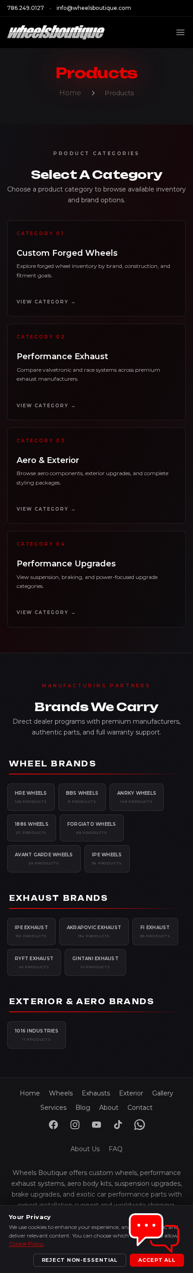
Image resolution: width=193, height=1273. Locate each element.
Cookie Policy (26, 1243)
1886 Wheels (31, 828)
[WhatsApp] (139, 1124)
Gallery (162, 1093)
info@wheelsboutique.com (94, 7)
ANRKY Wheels (136, 797)
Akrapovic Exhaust (94, 931)
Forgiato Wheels (91, 828)
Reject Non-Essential (80, 1260)
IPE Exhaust (31, 931)
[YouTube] (96, 1124)
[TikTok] (118, 1124)
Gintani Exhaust (95, 962)
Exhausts (96, 1093)
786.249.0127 (25, 7)
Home (70, 93)
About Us (85, 1149)
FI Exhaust (155, 931)
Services (53, 1108)
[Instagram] (75, 1124)
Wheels (61, 1093)
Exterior (131, 1093)
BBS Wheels (82, 797)
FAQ (116, 1149)
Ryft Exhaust (34, 962)
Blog (82, 1108)
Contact (140, 1108)
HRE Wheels (31, 797)
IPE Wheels (107, 858)
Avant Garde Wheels (44, 858)
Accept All (156, 1260)
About (108, 1108)
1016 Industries (36, 1035)
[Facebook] (53, 1124)
